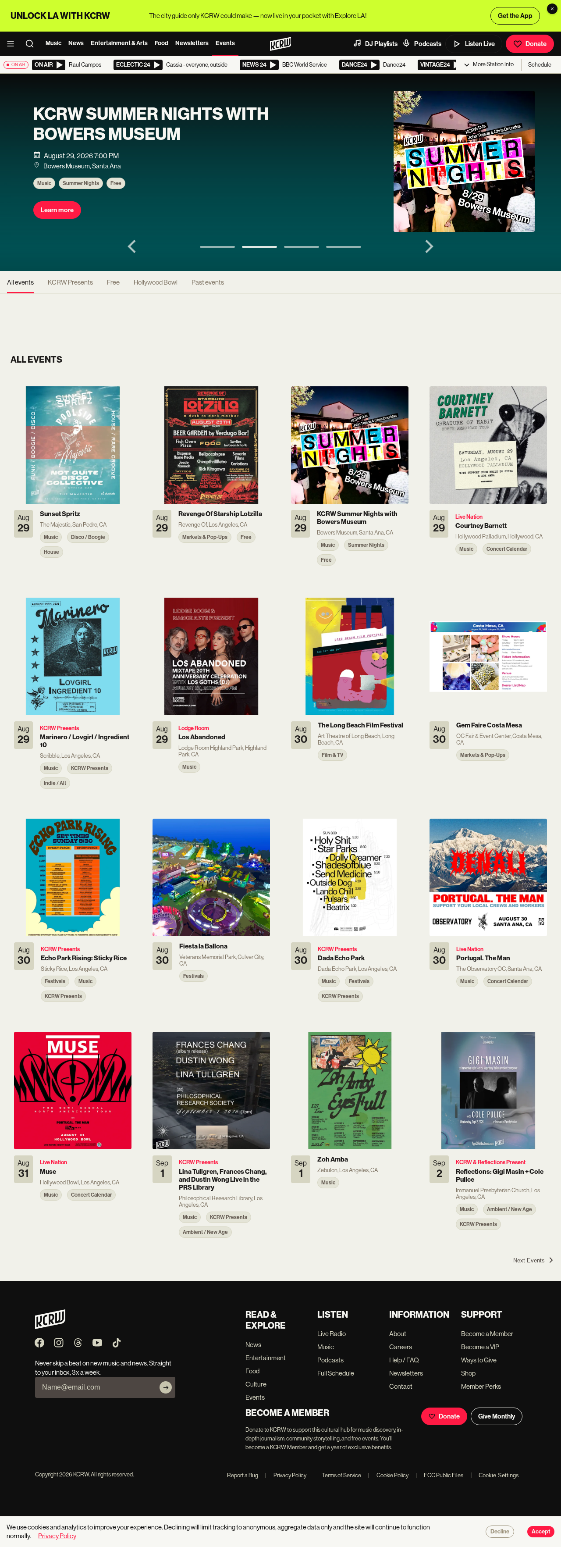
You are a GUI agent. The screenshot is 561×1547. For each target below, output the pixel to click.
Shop (468, 1373)
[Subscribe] (166, 1387)
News (76, 43)
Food (161, 43)
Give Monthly (496, 1416)
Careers (400, 1347)
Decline (499, 1531)
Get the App (515, 16)
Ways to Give (479, 1360)
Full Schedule (335, 1373)
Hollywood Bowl (156, 282)
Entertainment (265, 1358)
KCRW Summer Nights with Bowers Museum (151, 124)
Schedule (539, 64)
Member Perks (481, 1386)
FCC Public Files (439, 1475)
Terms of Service (337, 1475)
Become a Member (487, 1333)
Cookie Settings (499, 1475)
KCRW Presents (70, 282)
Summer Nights (81, 183)
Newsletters (192, 43)
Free (115, 183)
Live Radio (331, 1333)
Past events (208, 282)
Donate (536, 44)
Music (53, 43)
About (397, 1333)
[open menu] (13, 43)
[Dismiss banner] (552, 9)
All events (20, 282)
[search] (32, 43)
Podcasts (427, 44)
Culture (255, 1384)
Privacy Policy (285, 1475)
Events (225, 43)
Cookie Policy (388, 1475)
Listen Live (480, 44)
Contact (400, 1386)
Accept (541, 1531)
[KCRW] (50, 1326)
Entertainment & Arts (119, 43)
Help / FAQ (404, 1360)
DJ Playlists (381, 44)
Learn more (57, 210)
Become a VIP (480, 1347)
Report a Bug (242, 1475)
